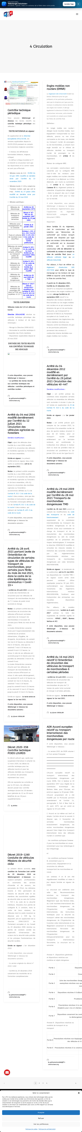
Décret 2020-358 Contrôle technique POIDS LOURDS (19, 750)
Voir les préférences (41, 1124)
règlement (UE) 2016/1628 (57, 94)
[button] (79, 1093)
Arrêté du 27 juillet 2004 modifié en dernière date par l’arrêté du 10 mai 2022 (22, 194)
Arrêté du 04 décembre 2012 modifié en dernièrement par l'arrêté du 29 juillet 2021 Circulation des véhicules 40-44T (59, 375)
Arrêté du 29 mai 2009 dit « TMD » (29, 277)
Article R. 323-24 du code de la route (28, 249)
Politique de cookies (31, 1129)
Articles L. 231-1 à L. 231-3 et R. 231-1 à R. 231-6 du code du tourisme (28, 235)
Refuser (41, 1118)
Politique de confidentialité (47, 1129)
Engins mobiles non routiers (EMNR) (58, 87)
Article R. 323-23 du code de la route (28, 263)
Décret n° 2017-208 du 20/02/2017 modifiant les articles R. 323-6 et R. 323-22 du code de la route (28, 290)
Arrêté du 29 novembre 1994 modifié (29, 255)
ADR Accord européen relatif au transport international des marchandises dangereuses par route (60, 732)
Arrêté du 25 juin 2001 (28, 219)
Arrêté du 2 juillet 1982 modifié (28, 269)
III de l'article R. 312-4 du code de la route (60, 408)
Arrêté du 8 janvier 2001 (28, 226)
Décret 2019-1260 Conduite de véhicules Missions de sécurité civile (21, 859)
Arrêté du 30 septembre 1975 (28, 208)
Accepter (41, 1112)
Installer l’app (69, 4)
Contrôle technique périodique (19, 112)
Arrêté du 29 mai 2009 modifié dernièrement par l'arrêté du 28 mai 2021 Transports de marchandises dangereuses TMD (60, 497)
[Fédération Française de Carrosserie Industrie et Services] (16, 14)
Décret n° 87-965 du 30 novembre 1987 (29, 214)
